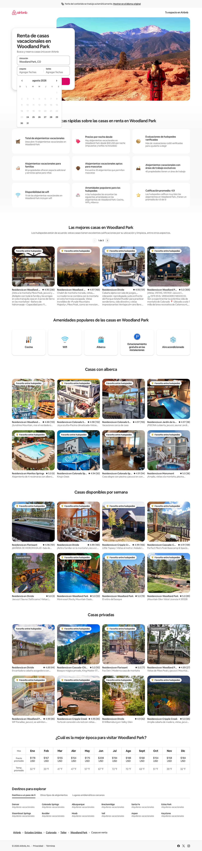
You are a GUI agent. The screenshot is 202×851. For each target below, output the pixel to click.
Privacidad (38, 846)
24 (27, 117)
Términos (50, 846)
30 (21, 123)
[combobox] (43, 61)
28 (51, 117)
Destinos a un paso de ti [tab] (23, 795)
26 (39, 117)
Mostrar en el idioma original (127, 4)
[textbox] (30, 72)
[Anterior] (94, 240)
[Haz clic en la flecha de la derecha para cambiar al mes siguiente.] (56, 81)
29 (57, 117)
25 (33, 117)
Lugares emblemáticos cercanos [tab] (88, 795)
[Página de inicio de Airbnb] (19, 12)
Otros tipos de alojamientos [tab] (54, 795)
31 (28, 123)
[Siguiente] (107, 240)
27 (45, 117)
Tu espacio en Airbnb (176, 12)
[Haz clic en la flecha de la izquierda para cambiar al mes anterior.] (22, 81)
